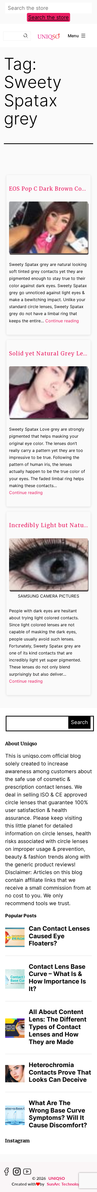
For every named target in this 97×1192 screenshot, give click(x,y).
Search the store (48, 17)
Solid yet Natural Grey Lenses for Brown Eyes (48, 353)
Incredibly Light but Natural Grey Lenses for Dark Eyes (48, 525)
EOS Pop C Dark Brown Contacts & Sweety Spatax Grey (48, 188)
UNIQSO (56, 1178)
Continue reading (62, 321)
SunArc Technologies (66, 1183)
